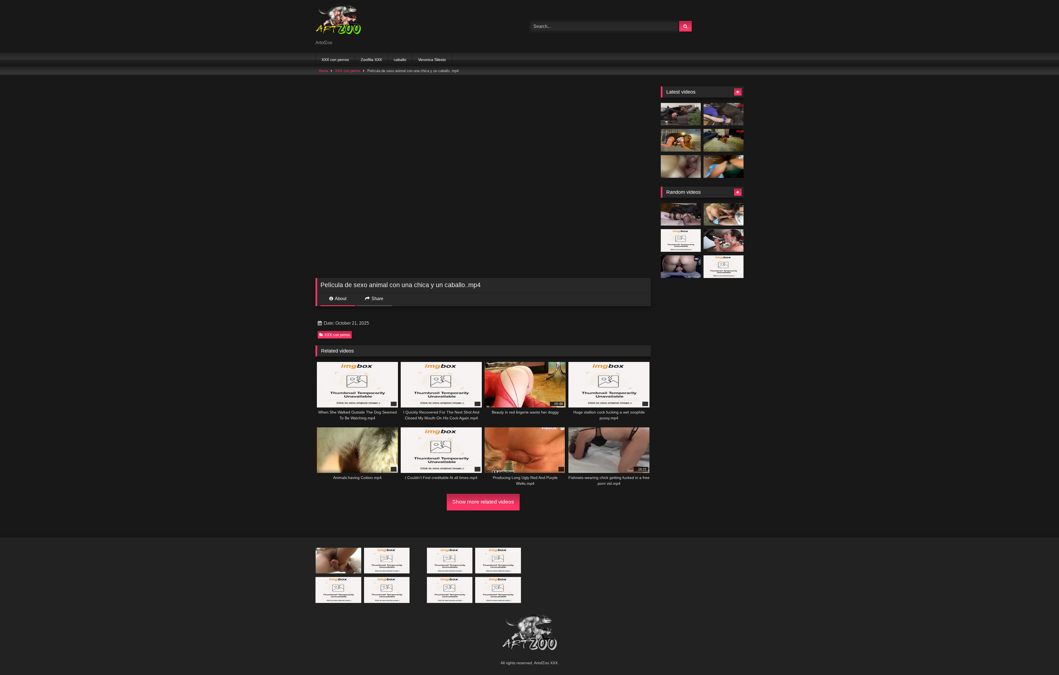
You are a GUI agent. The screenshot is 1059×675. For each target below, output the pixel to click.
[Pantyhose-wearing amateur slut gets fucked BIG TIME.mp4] (681, 214)
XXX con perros (335, 59)
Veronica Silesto (432, 59)
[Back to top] (1042, 658)
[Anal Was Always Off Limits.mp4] (724, 114)
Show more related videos (483, 502)
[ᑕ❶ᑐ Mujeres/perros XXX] (338, 21)
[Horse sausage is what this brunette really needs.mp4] (338, 590)
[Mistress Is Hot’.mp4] (724, 140)
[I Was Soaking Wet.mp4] (724, 166)
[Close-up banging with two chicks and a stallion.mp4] (387, 590)
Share (376, 298)
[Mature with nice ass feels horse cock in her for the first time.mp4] (724, 214)
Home (323, 71)
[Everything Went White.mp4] (681, 114)
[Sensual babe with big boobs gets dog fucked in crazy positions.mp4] (498, 560)
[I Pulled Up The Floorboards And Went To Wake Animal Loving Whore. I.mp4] (724, 266)
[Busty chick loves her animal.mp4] (498, 590)
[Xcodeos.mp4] (681, 166)
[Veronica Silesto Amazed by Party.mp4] (450, 560)
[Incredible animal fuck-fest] (724, 240)
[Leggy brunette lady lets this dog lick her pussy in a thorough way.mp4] (681, 240)
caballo (400, 59)
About (340, 298)
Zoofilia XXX (371, 59)
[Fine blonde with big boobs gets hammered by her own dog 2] (387, 560)
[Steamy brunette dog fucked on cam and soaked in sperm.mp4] (450, 590)
